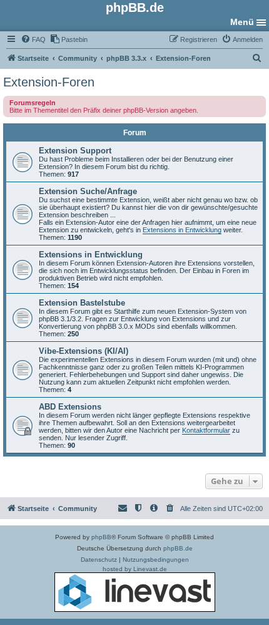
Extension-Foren (48, 82)
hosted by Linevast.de (135, 569)
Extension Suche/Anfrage (88, 191)
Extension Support (75, 150)
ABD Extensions (70, 406)
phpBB (101, 537)
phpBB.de (178, 548)
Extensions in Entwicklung (182, 230)
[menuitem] (33, 39)
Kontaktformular (206, 430)
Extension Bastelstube (82, 302)
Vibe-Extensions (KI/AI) (83, 351)
